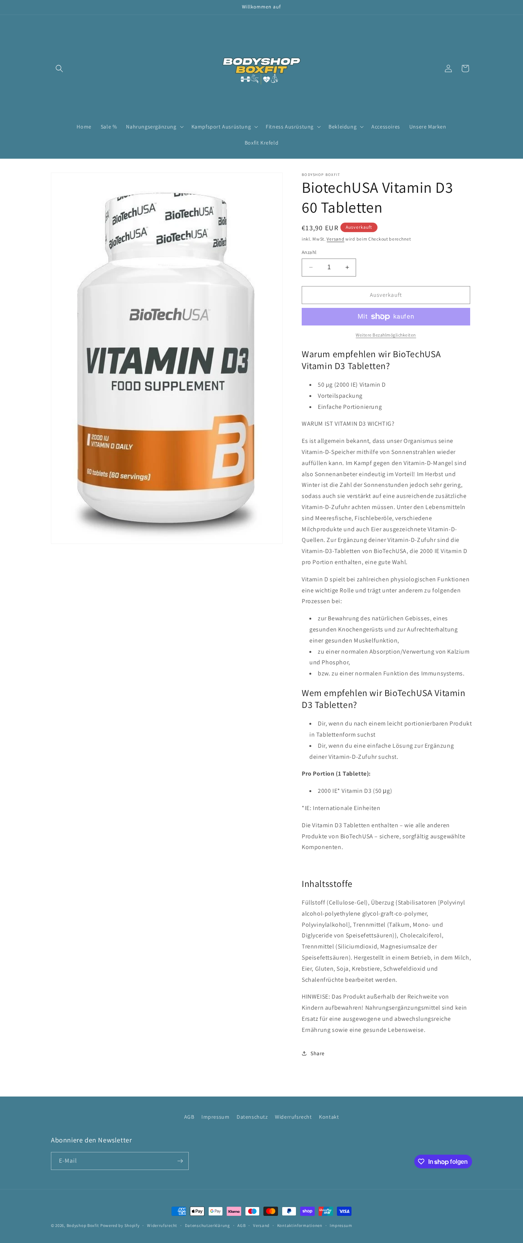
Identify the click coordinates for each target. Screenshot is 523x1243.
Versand (335, 239)
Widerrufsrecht (293, 1116)
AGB (189, 1116)
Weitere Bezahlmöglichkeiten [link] (386, 335)
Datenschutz (252, 1116)
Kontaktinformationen (299, 1225)
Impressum (215, 1116)
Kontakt (329, 1116)
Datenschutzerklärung (207, 1225)
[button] (59, 68)
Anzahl (309, 252)
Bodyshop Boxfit (83, 1225)
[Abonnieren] (180, 1161)
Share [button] (318, 1053)
